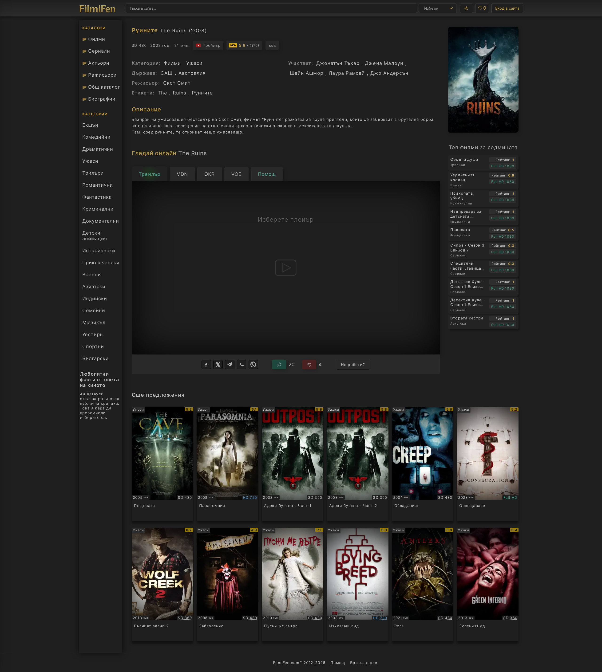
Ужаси (90, 161)
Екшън (90, 125)
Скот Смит (177, 83)
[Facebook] (206, 364)
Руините (202, 93)
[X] (218, 364)
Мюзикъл (94, 322)
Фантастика (97, 197)
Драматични (97, 149)
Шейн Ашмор (306, 73)
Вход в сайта (507, 8)
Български (95, 358)
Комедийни (96, 137)
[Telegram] (229, 364)
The (162, 93)
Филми (93, 39)
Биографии (98, 99)
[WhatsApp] (253, 364)
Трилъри (93, 174)
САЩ (167, 73)
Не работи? (353, 364)
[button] (466, 8)
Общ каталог (101, 87)
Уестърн (92, 334)
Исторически (98, 250)
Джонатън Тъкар (338, 63)
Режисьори (99, 75)
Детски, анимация (94, 235)
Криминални (98, 209)
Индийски (94, 298)
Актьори (95, 63)
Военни (91, 274)
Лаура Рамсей (347, 73)
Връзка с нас (363, 662)
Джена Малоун (384, 63)
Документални (100, 221)
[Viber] (241, 364)
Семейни (93, 310)
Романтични (97, 185)
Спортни (93, 346)
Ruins (179, 93)
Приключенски (100, 262)
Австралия (192, 73)
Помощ (337, 662)
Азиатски (93, 286)
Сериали (96, 51)
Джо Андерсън (389, 73)
